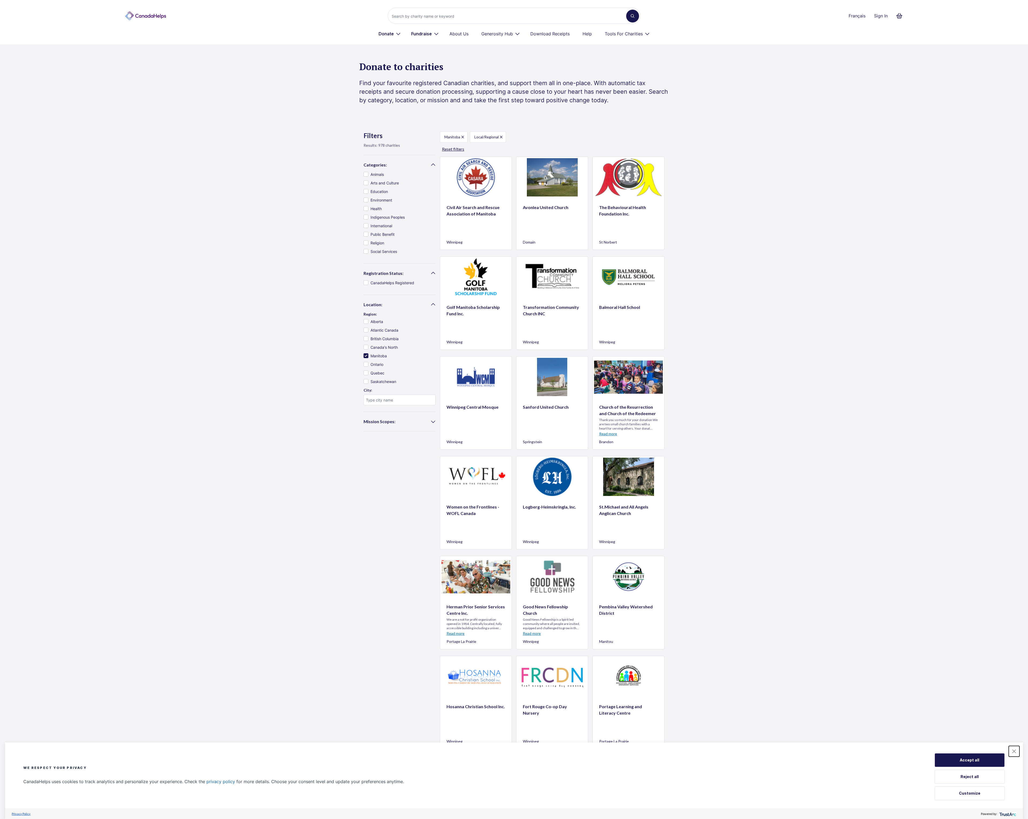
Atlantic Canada (384, 330)
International (381, 225)
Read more (608, 433)
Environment (381, 200)
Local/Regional (486, 137)
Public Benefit (383, 234)
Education (379, 191)
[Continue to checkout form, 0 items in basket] (901, 16)
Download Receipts (550, 33)
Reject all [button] (970, 776)
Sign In (881, 15)
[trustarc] (1007, 813)
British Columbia (385, 338)
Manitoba (379, 356)
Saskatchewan (383, 381)
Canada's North (384, 347)
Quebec (377, 373)
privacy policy (220, 781)
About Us (458, 33)
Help (587, 33)
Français (857, 15)
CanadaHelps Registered (392, 282)
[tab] (400, 165)
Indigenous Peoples (388, 217)
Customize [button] (969, 793)
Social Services (384, 251)
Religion (377, 243)
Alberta (377, 321)
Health (376, 208)
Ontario (377, 364)
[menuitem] (389, 33)
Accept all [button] (969, 760)
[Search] (632, 16)
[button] (1014, 751)
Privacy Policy (21, 814)
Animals (377, 174)
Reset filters (453, 148)
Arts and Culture (385, 183)
